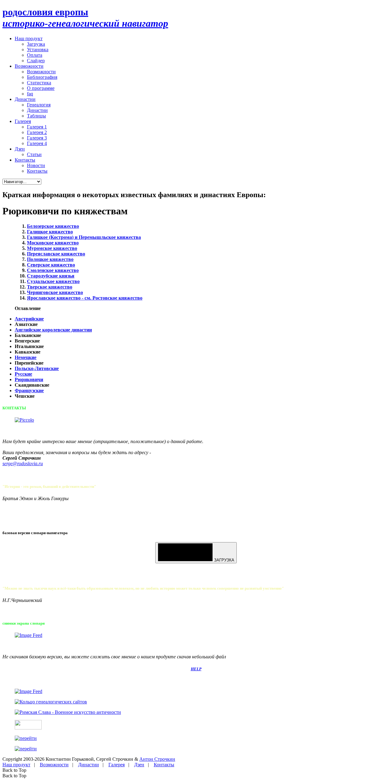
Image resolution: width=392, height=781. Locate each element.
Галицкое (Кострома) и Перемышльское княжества (84, 237)
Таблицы (36, 115)
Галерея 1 (37, 126)
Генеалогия (39, 104)
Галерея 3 (37, 137)
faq (30, 93)
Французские (29, 390)
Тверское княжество (49, 286)
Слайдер (36, 60)
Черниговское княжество (55, 292)
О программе (41, 88)
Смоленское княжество (53, 270)
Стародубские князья (50, 275)
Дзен (20, 148)
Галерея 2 (37, 132)
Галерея (23, 121)
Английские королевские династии (53, 329)
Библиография (42, 77)
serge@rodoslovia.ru (22, 463)
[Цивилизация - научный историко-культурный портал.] (28, 727)
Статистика (39, 82)
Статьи (34, 154)
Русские (23, 374)
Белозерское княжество (53, 226)
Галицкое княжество (50, 231)
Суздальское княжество (53, 281)
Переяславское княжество (56, 253)
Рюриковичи (29, 379)
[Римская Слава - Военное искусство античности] (68, 712)
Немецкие (25, 357)
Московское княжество (53, 242)
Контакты (25, 160)
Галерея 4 (37, 143)
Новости (36, 165)
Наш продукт (29, 38)
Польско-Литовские (37, 368)
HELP (196, 669)
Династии (25, 99)
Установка (37, 49)
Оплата (34, 55)
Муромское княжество (52, 248)
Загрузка (36, 44)
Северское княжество (51, 264)
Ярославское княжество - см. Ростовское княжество (84, 298)
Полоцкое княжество (50, 259)
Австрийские (29, 318)
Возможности (29, 66)
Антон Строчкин (157, 759)
